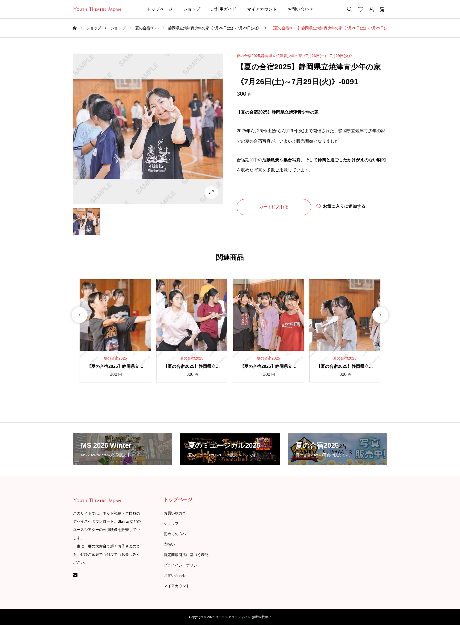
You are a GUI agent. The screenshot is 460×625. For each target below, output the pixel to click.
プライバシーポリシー (182, 565)
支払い (169, 544)
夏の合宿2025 (248, 56)
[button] (80, 315)
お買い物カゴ (175, 513)
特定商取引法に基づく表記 (186, 555)
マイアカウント (262, 9)
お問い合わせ (300, 9)
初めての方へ (175, 534)
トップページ (159, 9)
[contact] (75, 574)
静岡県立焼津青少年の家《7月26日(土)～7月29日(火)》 (307, 56)
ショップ (191, 9)
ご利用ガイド (223, 9)
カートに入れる (274, 206)
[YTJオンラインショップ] (97, 9)
